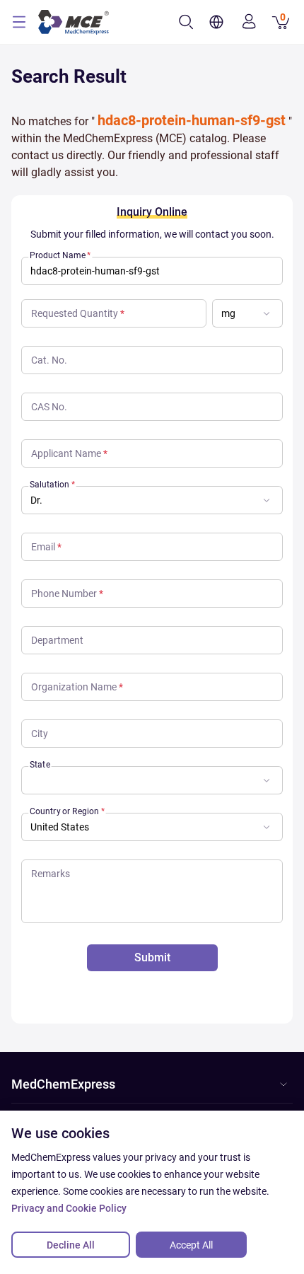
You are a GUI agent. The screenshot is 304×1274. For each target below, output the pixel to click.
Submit (152, 957)
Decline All (71, 1245)
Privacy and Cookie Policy (69, 1208)
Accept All (191, 1245)
